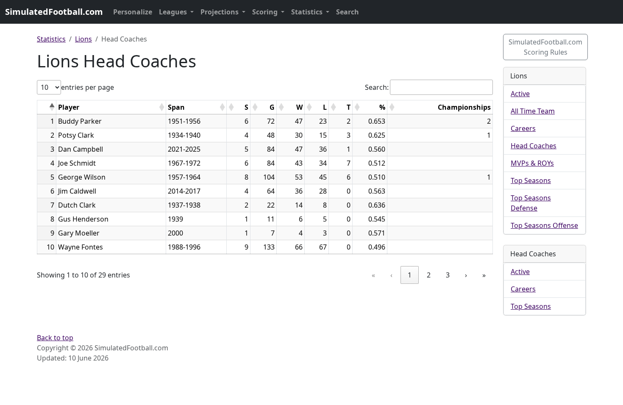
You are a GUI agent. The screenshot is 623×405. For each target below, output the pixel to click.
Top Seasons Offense (544, 225)
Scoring (265, 12)
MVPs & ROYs (532, 163)
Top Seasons (531, 180)
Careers (523, 128)
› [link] (466, 275)
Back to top (55, 337)
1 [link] (410, 275)
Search (347, 12)
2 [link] (429, 275)
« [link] (373, 275)
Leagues (174, 12)
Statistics (307, 12)
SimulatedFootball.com (54, 11)
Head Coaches (533, 145)
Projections (220, 12)
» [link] (484, 275)
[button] (51, 107)
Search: (377, 87)
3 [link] (448, 275)
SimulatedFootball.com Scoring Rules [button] (545, 47)
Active (520, 93)
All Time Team (533, 111)
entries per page (87, 87)
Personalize (132, 12)
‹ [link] (391, 275)
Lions (83, 39)
